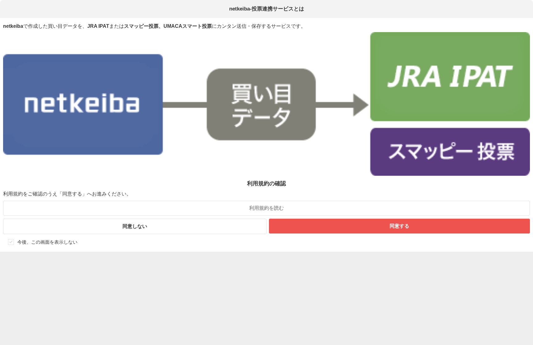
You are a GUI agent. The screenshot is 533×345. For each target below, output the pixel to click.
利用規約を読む (266, 208)
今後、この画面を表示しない (47, 242)
